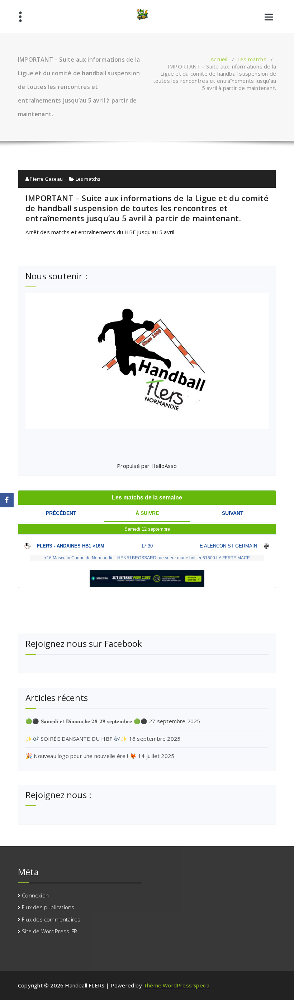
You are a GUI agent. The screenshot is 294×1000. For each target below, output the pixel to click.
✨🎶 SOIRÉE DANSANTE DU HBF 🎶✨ (76, 738)
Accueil (218, 59)
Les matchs (251, 59)
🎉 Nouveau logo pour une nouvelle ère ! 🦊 (81, 755)
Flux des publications (48, 907)
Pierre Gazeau (46, 179)
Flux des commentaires (51, 919)
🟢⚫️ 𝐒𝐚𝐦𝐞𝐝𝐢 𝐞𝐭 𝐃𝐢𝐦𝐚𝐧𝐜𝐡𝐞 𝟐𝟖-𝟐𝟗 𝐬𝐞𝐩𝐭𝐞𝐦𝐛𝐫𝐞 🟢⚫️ (86, 721)
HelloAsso (164, 465)
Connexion (35, 895)
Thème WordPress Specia (176, 985)
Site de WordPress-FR (49, 931)
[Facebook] (7, 500)
